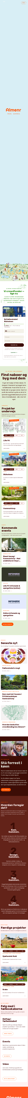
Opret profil (8, 1033)
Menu (23, 2)
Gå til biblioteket (9, 1078)
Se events (7, 1056)
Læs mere (13, 352)
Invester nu (14, 345)
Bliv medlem (5, 789)
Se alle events (7, 624)
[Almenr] (6, 3)
